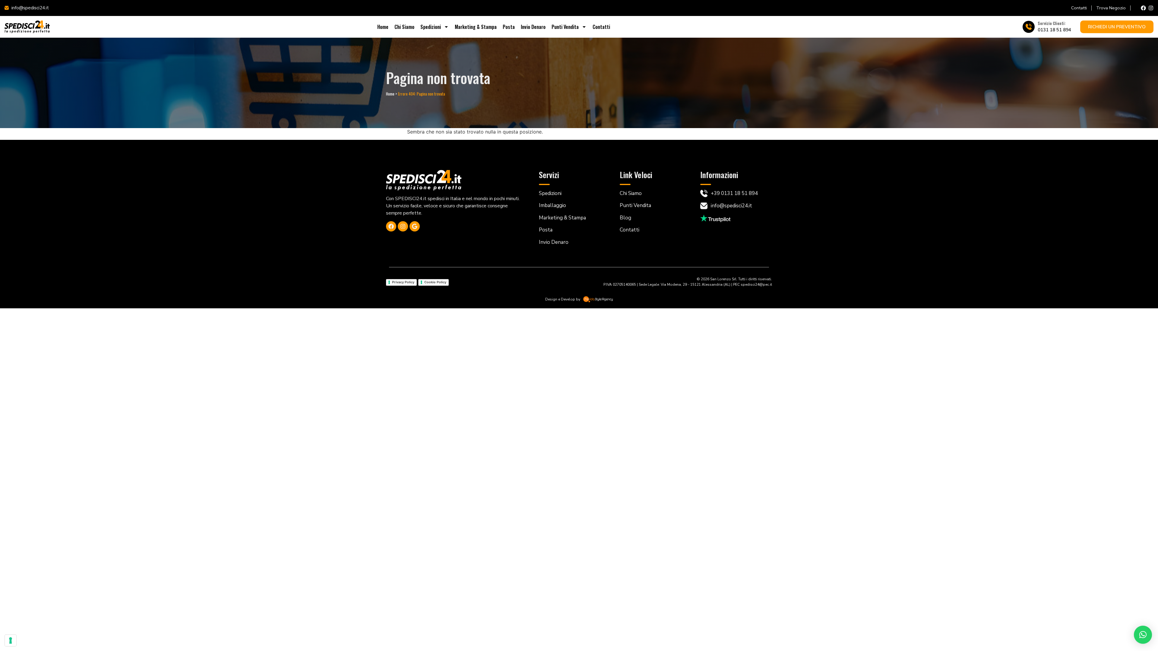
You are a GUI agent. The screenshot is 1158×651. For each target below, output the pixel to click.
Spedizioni (430, 27)
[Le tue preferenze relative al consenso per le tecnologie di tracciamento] (10, 640)
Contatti (601, 27)
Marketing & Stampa (476, 27)
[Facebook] (1143, 8)
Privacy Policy (403, 282)
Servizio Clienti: (1052, 23)
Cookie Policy (435, 282)
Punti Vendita (565, 27)
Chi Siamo (404, 27)
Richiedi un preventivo (1117, 27)
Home (382, 27)
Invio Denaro (533, 27)
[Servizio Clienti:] (1029, 27)
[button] (1143, 635)
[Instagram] (1150, 8)
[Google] (415, 226)
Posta (509, 27)
